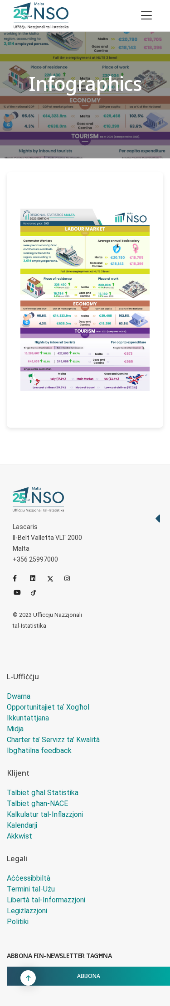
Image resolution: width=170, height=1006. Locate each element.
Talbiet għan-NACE (37, 803)
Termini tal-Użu (31, 889)
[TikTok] (37, 592)
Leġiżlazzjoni (27, 910)
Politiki (18, 921)
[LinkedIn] (37, 578)
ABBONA (88, 976)
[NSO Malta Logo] (41, 15)
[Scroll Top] (28, 978)
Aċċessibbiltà (28, 878)
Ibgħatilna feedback (39, 750)
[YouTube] (20, 592)
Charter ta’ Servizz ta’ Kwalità (53, 739)
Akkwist (19, 836)
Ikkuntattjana (28, 718)
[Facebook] (19, 578)
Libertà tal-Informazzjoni (46, 900)
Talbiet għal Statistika (42, 792)
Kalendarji (22, 825)
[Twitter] (54, 578)
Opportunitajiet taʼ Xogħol (48, 707)
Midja (15, 729)
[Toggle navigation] (146, 15)
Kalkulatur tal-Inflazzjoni (45, 814)
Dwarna (18, 696)
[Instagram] (71, 578)
